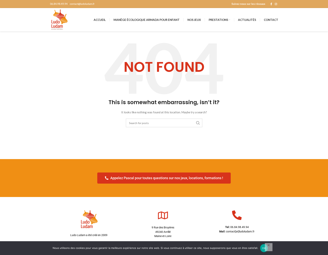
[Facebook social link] (271, 4)
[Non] (268, 247)
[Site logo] (59, 19)
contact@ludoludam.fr (82, 3)
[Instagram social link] (276, 4)
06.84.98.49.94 (59, 3)
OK (264, 248)
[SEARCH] (198, 123)
